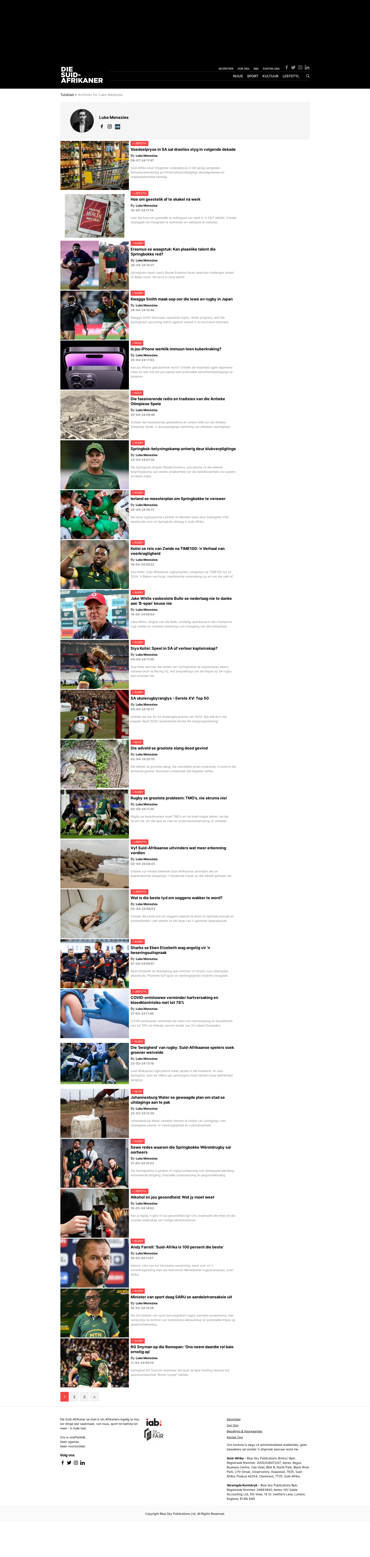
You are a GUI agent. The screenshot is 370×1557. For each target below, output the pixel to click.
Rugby (138, 243)
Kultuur (270, 76)
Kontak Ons (235, 1437)
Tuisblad (67, 95)
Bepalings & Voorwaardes (244, 1431)
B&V (256, 68)
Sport (252, 76)
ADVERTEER (225, 68)
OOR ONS (243, 68)
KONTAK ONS (271, 68)
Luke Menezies (147, 155)
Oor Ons (232, 1425)
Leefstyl (291, 76)
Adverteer (234, 1419)
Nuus (238, 76)
